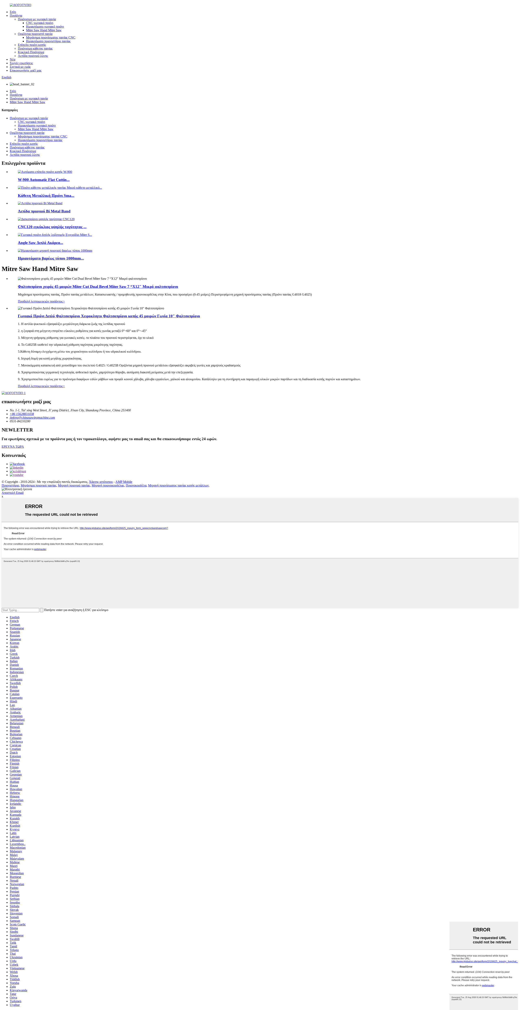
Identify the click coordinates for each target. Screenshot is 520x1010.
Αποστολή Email (13, 492)
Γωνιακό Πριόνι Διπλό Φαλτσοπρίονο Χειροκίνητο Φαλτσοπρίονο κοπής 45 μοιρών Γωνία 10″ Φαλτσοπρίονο (109, 316)
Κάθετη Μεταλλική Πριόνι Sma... (46, 195)
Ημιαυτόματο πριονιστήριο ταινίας (48, 41)
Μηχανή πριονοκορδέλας (108, 485)
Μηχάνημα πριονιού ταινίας (38, 485)
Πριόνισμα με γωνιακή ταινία (37, 19)
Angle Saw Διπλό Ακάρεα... (40, 243)
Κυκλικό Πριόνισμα (31, 52)
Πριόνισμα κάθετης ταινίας (35, 48)
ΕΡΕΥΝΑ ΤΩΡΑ (13, 446)
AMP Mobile (123, 481)
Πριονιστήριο (10, 485)
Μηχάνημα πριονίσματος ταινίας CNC (50, 37)
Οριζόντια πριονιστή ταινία (35, 34)
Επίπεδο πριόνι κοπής (32, 45)
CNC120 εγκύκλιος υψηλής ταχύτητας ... (52, 227)
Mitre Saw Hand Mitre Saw (44, 30)
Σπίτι (13, 12)
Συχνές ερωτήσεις (21, 63)
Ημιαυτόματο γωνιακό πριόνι (45, 26)
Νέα (12, 59)
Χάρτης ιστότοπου (101, 481)
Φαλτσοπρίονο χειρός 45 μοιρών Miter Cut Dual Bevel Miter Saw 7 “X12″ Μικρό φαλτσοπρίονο (98, 286)
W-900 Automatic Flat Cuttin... (44, 180)
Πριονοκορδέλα (136, 485)
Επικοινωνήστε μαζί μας (25, 70)
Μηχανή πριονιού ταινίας (74, 485)
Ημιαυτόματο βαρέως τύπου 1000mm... (51, 258)
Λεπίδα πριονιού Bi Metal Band (44, 211)
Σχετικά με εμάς (20, 66)
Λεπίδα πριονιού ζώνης (33, 55)
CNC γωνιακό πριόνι (39, 23)
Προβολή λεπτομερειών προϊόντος (41, 301)
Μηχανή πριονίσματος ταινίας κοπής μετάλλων (178, 485)
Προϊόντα (16, 15)
